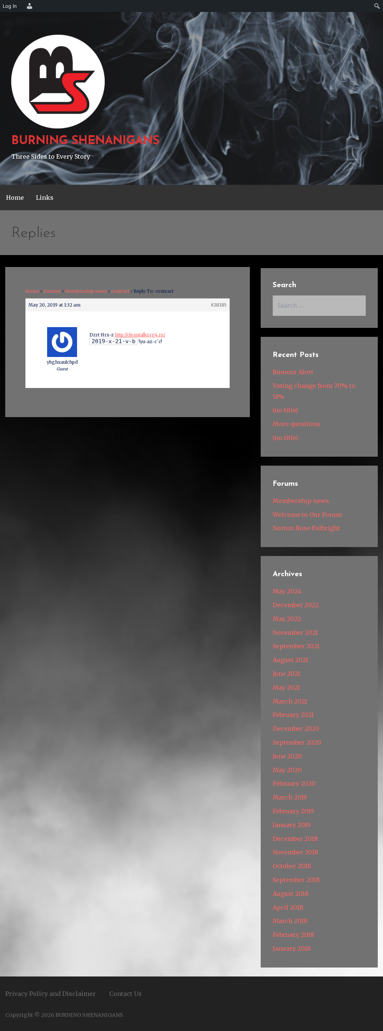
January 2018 (292, 948)
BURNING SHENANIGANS (85, 141)
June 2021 (286, 673)
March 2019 (290, 797)
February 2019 (293, 811)
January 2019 (291, 825)
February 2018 (293, 934)
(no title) (285, 410)
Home (15, 197)
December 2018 (295, 838)
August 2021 (290, 660)
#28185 (219, 305)
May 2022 (287, 618)
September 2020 (297, 742)
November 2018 (295, 852)
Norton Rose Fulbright (306, 528)
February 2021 (293, 714)
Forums (52, 291)
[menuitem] (28, 6)
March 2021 (290, 701)
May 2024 (287, 591)
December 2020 (296, 728)
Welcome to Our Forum (307, 514)
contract (120, 291)
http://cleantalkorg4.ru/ (140, 335)
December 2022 (296, 605)
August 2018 (291, 893)
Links (44, 197)
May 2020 (287, 770)
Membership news (86, 291)
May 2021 (286, 687)
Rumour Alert (293, 372)
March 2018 (290, 921)
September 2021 (296, 646)
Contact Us (125, 993)
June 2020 (287, 756)
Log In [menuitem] (10, 6)
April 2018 (288, 907)
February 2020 (294, 783)
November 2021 (295, 632)
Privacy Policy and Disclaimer (50, 993)
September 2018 (296, 880)
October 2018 (292, 866)
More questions (296, 424)
